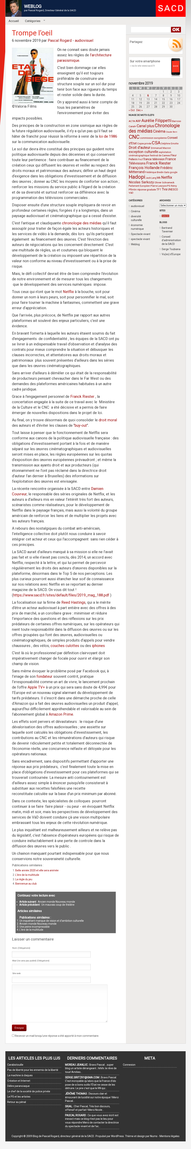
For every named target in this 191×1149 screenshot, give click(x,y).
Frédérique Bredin (154, 172)
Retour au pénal (16, 1102)
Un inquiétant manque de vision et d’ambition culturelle (51, 920)
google (173, 172)
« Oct (132, 110)
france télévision (154, 159)
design (141, 1136)
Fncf (140, 159)
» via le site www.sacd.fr (142, 65)
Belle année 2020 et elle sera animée (37, 870)
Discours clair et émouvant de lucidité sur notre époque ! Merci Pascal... (92, 1097)
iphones (98, 645)
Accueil (14, 21)
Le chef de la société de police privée (28, 1091)
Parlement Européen (139, 186)
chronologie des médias (81, 223)
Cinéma (159, 131)
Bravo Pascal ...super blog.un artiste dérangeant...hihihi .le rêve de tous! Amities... (91, 1068)
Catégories (31, 21)
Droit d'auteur (139, 147)
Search (176, 30)
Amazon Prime (61, 714)
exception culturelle (143, 152)
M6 (159, 177)
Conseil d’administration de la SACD (171, 240)
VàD (131, 192)
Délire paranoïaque (18, 1085)
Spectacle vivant (140, 234)
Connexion (129, 1064)
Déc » (139, 110)
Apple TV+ (36, 687)
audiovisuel (137, 206)
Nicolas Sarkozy (141, 182)
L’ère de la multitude (27, 874)
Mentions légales (169, 1136)
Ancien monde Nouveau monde (56, 901)
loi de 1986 (108, 136)
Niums (153, 1136)
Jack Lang (151, 178)
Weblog (135, 244)
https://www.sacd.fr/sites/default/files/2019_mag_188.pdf (61, 595)
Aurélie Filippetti (156, 120)
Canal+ (132, 126)
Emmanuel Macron (161, 148)
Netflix (166, 177)
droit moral (108, 420)
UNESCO (173, 189)
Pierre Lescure (159, 185)
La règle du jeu (23, 879)
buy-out (81, 425)
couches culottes (65, 645)
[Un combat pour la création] (165, 216)
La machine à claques (20, 1075)
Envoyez (19, 1027)
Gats (166, 172)
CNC (134, 137)
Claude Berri (171, 132)
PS (168, 185)
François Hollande (144, 167)
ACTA (132, 121)
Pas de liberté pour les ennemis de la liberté (32, 1069)
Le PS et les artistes (18, 1096)
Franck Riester (158, 163)
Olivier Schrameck (164, 182)
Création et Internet (18, 1080)
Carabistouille (15, 1064)
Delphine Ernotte (170, 143)
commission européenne (153, 138)
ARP (138, 121)
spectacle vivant (140, 239)
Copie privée (144, 143)
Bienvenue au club (26, 883)
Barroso (176, 121)
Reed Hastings (73, 602)
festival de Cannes (160, 155)
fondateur (44, 676)
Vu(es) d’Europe (171, 254)
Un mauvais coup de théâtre (57, 904)
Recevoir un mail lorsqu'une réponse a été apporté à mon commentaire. (57, 1035)
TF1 (158, 189)
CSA (156, 142)
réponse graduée (146, 189)
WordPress (117, 1136)
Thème (129, 1136)
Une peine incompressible (34, 926)
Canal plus (145, 126)
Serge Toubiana (171, 249)
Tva (164, 189)
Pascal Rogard (60, 40)
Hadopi (137, 177)
